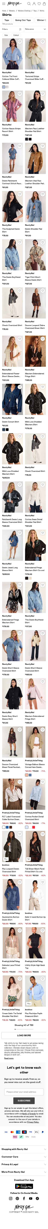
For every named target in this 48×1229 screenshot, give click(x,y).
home (4, 11)
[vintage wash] (30, 775)
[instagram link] (10, 1198)
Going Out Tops (23, 20)
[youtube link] (30, 1198)
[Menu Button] (3, 3)
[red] (33, 827)
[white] (7, 86)
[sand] (26, 775)
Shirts (42, 11)
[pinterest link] (17, 1198)
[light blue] (26, 827)
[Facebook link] (24, 1198)
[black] (26, 139)
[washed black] (7, 429)
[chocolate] (30, 139)
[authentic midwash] (3, 429)
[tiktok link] (37, 1198)
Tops (35, 11)
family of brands (29, 1114)
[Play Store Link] (24, 1186)
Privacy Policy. (33, 1122)
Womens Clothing (24, 11)
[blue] (3, 86)
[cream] (30, 578)
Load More (24, 1035)
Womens (12, 11)
